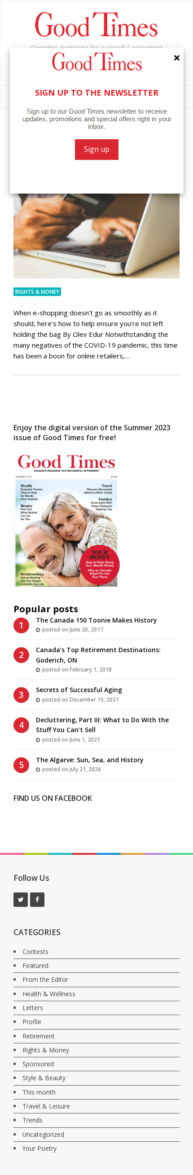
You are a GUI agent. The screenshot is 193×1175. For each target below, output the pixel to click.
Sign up (97, 149)
